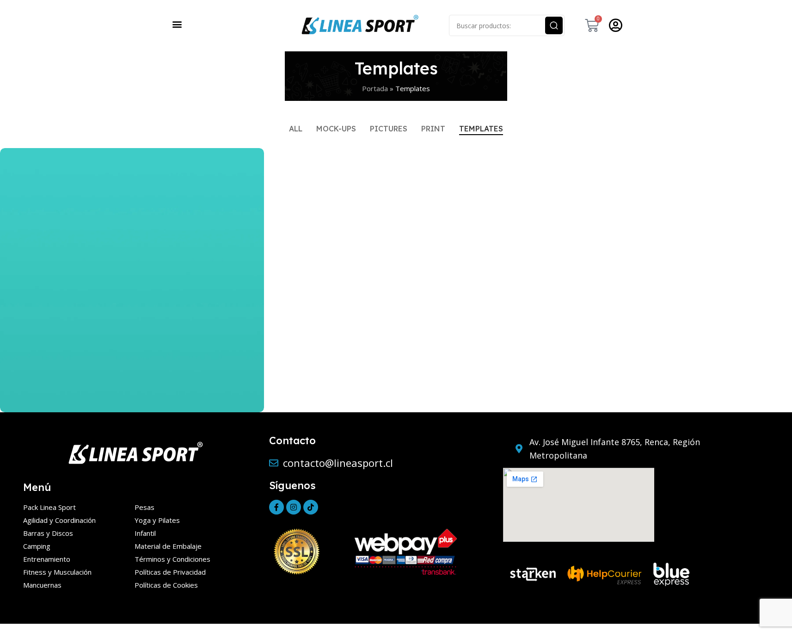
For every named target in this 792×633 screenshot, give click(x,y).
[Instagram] (293, 507)
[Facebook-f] (276, 507)
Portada (375, 88)
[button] (177, 23)
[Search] (554, 25)
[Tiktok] (310, 507)
